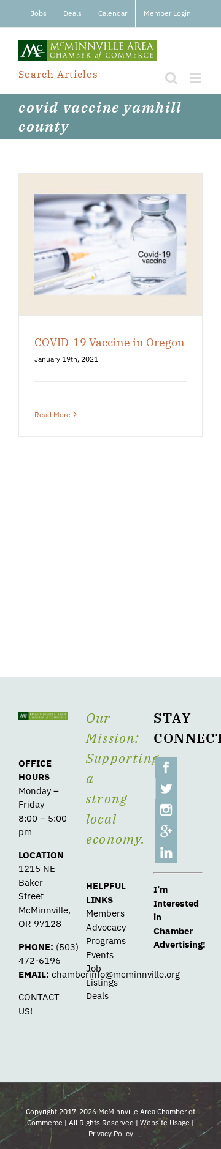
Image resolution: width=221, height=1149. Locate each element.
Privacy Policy (110, 1133)
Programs (106, 940)
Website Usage (165, 1122)
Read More (52, 414)
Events (100, 955)
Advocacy (106, 927)
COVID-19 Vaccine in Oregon (109, 342)
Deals (97, 996)
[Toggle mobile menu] (196, 78)
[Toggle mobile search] (171, 78)
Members (105, 913)
